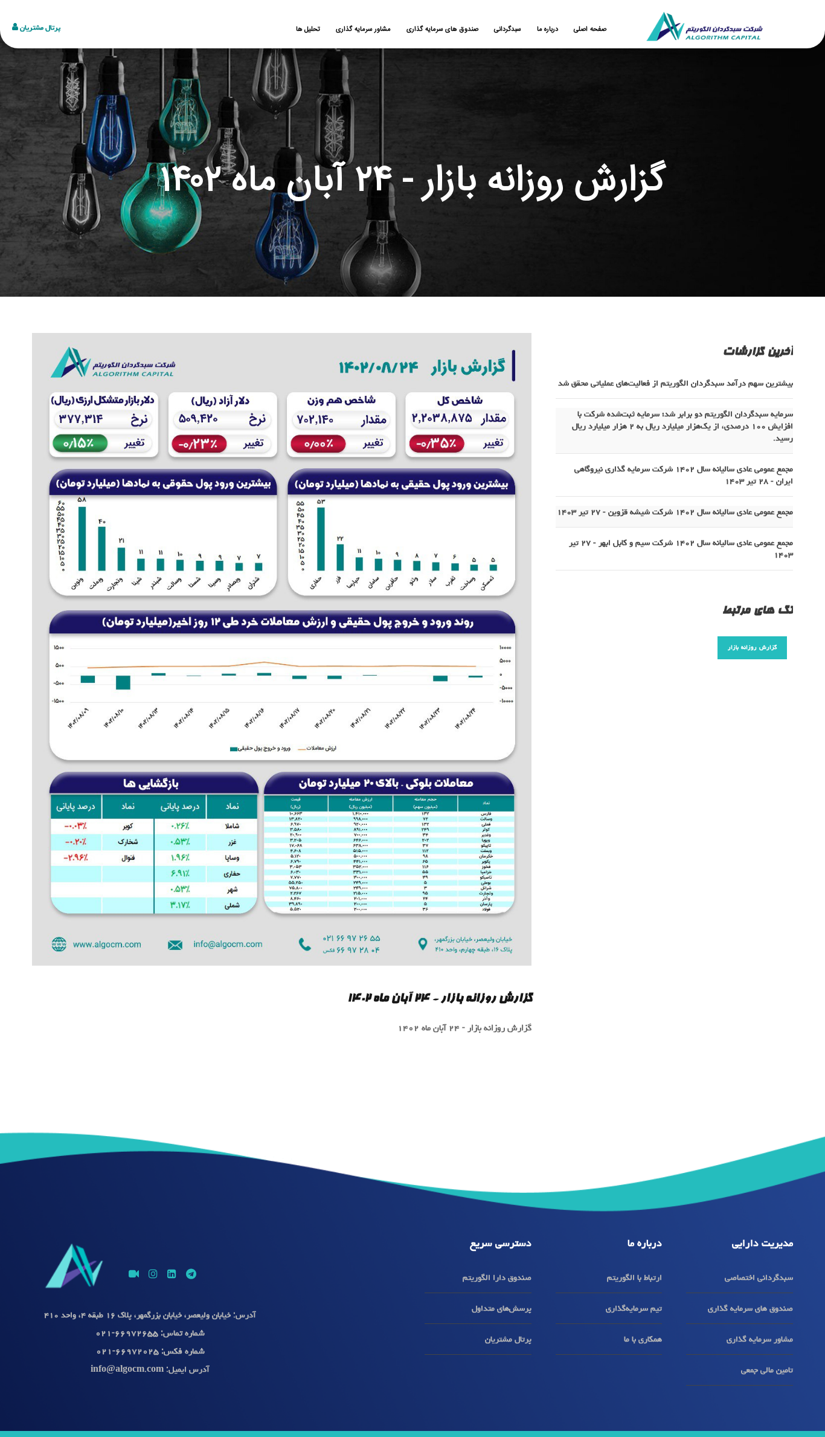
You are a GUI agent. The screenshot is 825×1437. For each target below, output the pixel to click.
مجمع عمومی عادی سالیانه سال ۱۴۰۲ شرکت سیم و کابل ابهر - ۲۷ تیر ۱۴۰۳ (681, 549)
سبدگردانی (507, 29)
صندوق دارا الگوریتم (497, 1277)
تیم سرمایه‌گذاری (634, 1308)
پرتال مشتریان (39, 27)
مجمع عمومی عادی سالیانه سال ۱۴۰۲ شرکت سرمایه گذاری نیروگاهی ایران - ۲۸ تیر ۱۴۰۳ (683, 475)
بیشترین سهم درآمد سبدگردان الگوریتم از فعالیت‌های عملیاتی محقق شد (675, 383)
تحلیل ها (308, 29)
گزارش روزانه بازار (752, 647)
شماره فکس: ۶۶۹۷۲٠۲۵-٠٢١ (150, 1351)
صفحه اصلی (590, 29)
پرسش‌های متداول (501, 1308)
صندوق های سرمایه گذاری (442, 29)
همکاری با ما (643, 1339)
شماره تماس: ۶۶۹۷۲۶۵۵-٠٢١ (150, 1333)
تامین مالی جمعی (767, 1370)
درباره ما (548, 29)
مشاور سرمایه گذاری (363, 29)
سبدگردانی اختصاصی (759, 1277)
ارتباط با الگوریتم (634, 1277)
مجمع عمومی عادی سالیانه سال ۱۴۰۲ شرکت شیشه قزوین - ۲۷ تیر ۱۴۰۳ (675, 512)
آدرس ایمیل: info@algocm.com (150, 1369)
